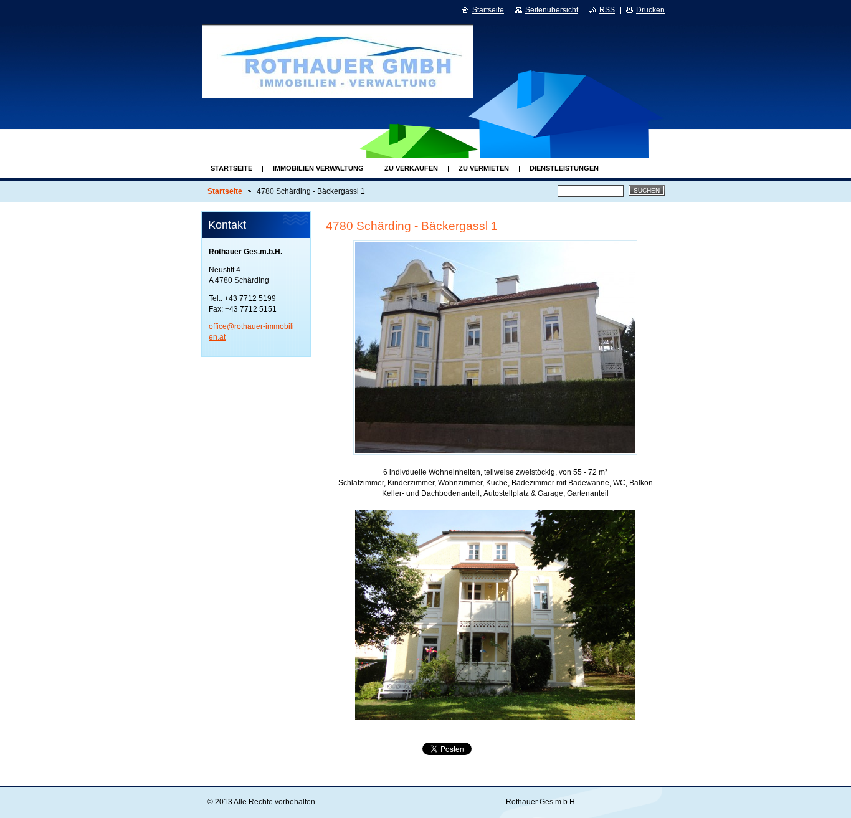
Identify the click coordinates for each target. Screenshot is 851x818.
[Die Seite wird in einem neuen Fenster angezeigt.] (495, 347)
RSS (607, 10)
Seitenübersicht (551, 10)
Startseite (231, 168)
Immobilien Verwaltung (318, 168)
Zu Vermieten (484, 168)
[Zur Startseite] (348, 61)
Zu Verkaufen (411, 168)
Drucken (650, 10)
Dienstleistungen (564, 168)
